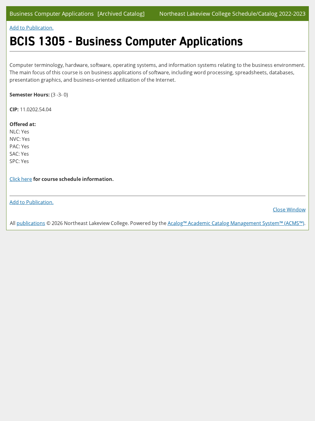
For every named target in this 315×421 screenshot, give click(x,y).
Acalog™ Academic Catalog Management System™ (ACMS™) (236, 223)
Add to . (32, 27)
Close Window (289, 209)
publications (31, 223)
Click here (21, 179)
